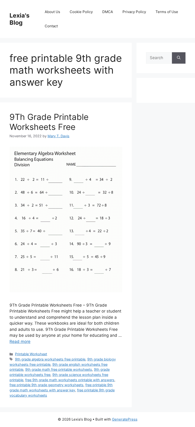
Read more (20, 341)
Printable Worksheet (31, 354)
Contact (51, 26)
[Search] (178, 58)
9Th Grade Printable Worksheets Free (49, 122)
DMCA (107, 11)
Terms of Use (167, 11)
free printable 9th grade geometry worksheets (46, 385)
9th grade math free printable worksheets (58, 369)
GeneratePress (124, 419)
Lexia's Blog (19, 19)
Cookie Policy (81, 11)
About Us (52, 11)
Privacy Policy (134, 11)
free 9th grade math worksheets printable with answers (69, 380)
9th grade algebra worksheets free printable (50, 359)
